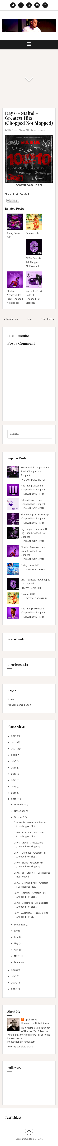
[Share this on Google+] (21, 194)
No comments (40, 130)
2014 (14, 787)
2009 (14, 983)
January (18, 962)
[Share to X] (14, 200)
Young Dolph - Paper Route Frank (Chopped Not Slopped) (35, 472)
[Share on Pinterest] (25, 194)
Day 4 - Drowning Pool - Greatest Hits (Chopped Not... (31, 885)
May (16, 944)
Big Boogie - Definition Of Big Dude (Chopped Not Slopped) (34, 533)
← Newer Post (10, 319)
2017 (14, 768)
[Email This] (8, 200)
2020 (14, 755)
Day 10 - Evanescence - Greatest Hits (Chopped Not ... (30, 825)
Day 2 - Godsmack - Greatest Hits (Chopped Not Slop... (31, 905)
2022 (14, 743)
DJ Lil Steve (30, 1019)
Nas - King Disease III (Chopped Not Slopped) (33, 488)
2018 (14, 761)
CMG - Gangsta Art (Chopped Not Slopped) (33, 262)
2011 (13, 970)
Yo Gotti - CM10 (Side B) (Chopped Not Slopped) (34, 297)
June (16, 937)
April (16, 950)
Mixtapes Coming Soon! (19, 705)
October (18, 817)
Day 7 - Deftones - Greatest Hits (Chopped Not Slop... (30, 855)
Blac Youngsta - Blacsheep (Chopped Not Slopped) (35, 517)
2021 (14, 749)
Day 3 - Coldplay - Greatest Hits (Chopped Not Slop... (30, 895)
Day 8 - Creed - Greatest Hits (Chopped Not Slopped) (28, 845)
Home (29, 319)
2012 (14, 799)
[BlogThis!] (11, 200)
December (19, 805)
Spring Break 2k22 (13, 235)
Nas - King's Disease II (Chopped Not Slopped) (33, 611)
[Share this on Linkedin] (29, 194)
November (20, 811)
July (16, 931)
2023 (14, 736)
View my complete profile (20, 1047)
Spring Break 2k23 (30, 565)
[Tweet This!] (17, 194)
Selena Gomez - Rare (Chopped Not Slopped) (33, 502)
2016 (14, 774)
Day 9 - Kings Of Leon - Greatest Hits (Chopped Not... (31, 835)
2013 (14, 793)
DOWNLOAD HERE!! (29, 185)
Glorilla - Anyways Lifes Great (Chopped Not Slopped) (15, 297)
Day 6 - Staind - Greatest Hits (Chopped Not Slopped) (29, 118)
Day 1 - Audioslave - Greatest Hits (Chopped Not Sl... (31, 915)
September (20, 925)
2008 (14, 989)
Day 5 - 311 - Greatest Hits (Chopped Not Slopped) (32, 875)
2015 (14, 780)
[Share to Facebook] (17, 200)
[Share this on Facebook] (13, 194)
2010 (14, 976)
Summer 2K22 (33, 233)
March (17, 956)
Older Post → (48, 319)
